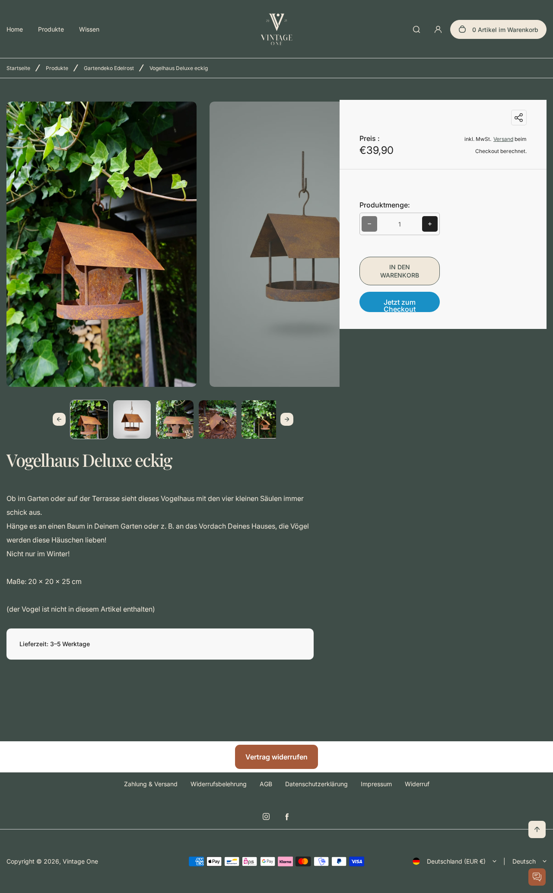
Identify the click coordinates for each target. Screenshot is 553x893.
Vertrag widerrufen (276, 757)
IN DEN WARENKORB (399, 271)
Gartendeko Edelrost (109, 68)
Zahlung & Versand (151, 784)
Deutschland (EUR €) (456, 861)
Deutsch (524, 861)
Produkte (51, 29)
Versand (503, 139)
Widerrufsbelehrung (219, 784)
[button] (89, 419)
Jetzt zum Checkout (400, 305)
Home (14, 29)
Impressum (376, 784)
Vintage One (80, 861)
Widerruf (417, 784)
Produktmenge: (384, 205)
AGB (266, 784)
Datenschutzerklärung (316, 784)
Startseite (18, 68)
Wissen (89, 29)
